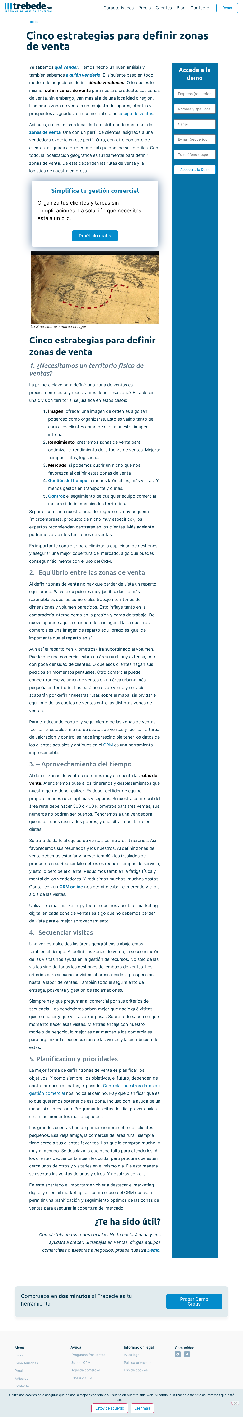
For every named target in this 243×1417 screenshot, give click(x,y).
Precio (144, 7)
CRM (108, 744)
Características (118, 7)
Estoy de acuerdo (109, 1408)
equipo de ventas (136, 113)
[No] (235, 1403)
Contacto (199, 7)
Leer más (142, 1408)
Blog (181, 7)
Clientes (164, 7)
